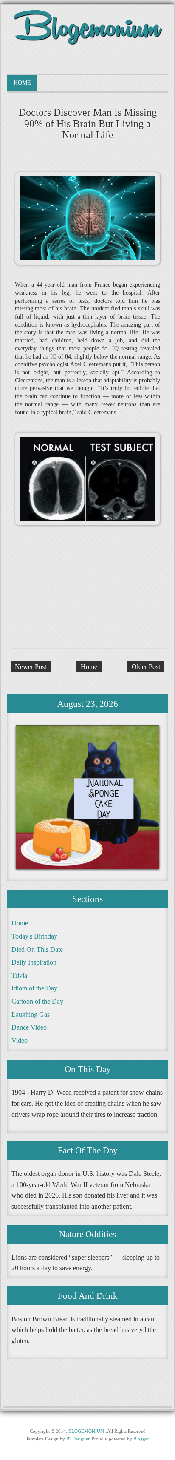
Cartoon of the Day (37, 1001)
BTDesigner (77, 1438)
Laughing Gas (30, 1014)
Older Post (146, 666)
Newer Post (30, 666)
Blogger (141, 1438)
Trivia (19, 975)
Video (19, 1040)
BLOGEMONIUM (86, 1431)
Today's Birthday (34, 936)
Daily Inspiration (33, 962)
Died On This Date (37, 949)
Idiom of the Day (34, 988)
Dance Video (29, 1027)
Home (22, 83)
